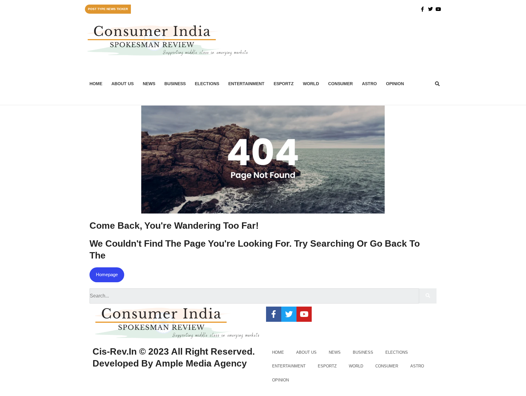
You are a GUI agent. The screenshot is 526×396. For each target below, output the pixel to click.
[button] (437, 84)
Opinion (395, 83)
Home (95, 83)
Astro (369, 83)
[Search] (428, 296)
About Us (122, 83)
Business (175, 83)
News (149, 83)
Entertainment (246, 83)
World (311, 83)
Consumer (340, 83)
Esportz (284, 83)
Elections (207, 83)
